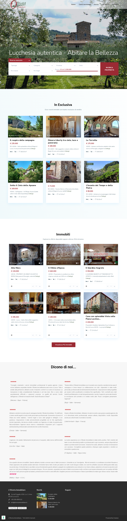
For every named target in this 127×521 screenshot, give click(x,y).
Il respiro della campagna (22, 140)
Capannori (90, 263)
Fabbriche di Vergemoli (18, 181)
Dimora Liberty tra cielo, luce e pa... (54, 503)
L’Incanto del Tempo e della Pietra (99, 186)
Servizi (96, 4)
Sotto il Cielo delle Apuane (23, 185)
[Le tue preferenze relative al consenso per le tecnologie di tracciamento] (3, 517)
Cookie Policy (22, 508)
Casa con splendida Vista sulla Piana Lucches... (100, 317)
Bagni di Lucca (15, 135)
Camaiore (90, 181)
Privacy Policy (13, 508)
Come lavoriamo (84, 4)
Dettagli (33, 149)
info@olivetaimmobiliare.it (19, 502)
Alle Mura (15, 268)
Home (73, 4)
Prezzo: (57, 69)
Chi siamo (105, 4)
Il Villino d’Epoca (56, 268)
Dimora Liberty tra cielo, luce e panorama (63, 141)
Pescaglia (90, 135)
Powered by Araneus (112, 518)
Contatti (115, 4)
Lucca (21, 135)
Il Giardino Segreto (95, 268)
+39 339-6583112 (16, 499)
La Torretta (91, 140)
